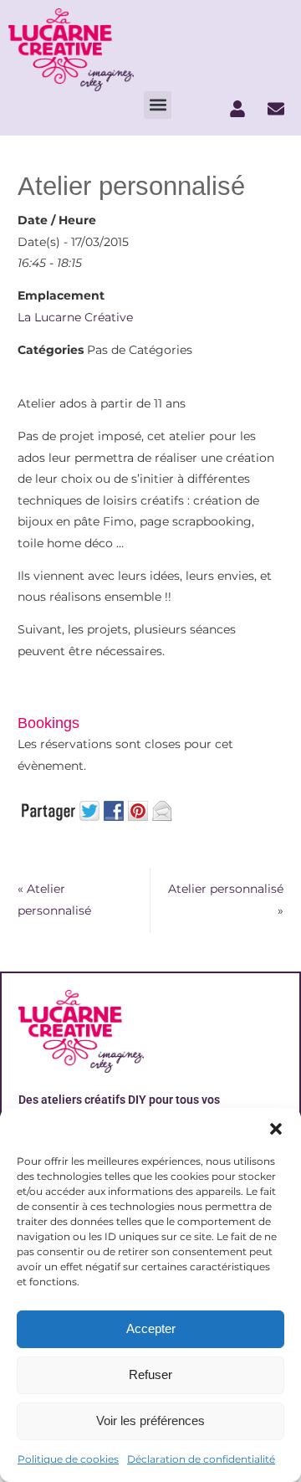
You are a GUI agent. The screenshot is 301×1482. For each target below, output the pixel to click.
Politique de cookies (68, 1459)
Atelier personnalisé (54, 899)
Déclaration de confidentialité (201, 1459)
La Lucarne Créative (75, 317)
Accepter (151, 1328)
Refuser (150, 1374)
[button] (276, 1128)
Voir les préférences (150, 1420)
